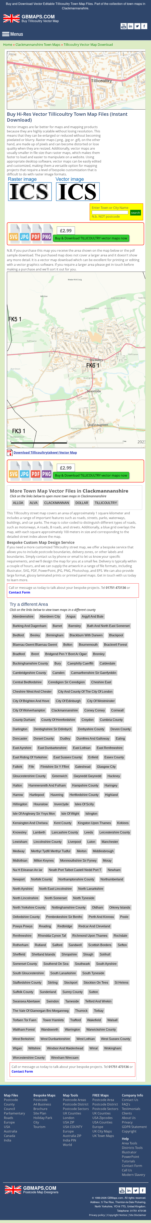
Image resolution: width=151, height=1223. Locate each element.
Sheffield (19, 954)
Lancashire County (65, 832)
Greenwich (59, 776)
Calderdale (107, 663)
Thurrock (81, 1010)
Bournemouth (88, 644)
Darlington (20, 729)
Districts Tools (132, 1147)
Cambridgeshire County (29, 672)
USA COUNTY (72, 1127)
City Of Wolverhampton (29, 710)
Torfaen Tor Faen (24, 1020)
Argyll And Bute (92, 616)
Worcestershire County (29, 1057)
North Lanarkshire (90, 888)
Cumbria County (111, 719)
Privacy (127, 1122)
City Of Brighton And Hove (31, 701)
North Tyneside (83, 898)
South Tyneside (93, 973)
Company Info (132, 1095)
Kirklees (123, 823)
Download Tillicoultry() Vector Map (45, 452)
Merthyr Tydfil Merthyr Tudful (50, 851)
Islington (91, 813)
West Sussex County (115, 1039)
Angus (71, 616)
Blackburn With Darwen (86, 635)
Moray (107, 860)
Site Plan (39, 1113)
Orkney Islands (119, 907)
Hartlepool (36, 794)
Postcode (11, 1100)
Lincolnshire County (48, 841)
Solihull (105, 954)
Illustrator (129, 1152)
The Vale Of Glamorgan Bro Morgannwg (41, 1010)
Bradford (19, 654)
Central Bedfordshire (27, 682)
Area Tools (129, 1143)
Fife (31, 766)
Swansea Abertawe (26, 1001)
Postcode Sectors (76, 1109)
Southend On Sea (55, 963)
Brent (35, 654)
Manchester (110, 841)
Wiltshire (34, 1048)
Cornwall (117, 710)
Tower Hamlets (53, 1020)
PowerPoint (130, 1156)
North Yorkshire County (29, 907)
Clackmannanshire (65, 710)
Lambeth (39, 832)
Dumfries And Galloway (92, 738)
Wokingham (112, 1048)
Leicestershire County (114, 832)
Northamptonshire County (76, 879)
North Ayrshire (23, 888)
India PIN (69, 1140)
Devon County (120, 729)
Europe (9, 1122)
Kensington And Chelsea (30, 823)
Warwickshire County (101, 1029)
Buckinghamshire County (30, 663)
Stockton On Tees (96, 982)
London (68, 1118)
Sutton (93, 992)
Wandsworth (49, 1029)
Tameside (72, 1001)
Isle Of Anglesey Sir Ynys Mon (34, 813)
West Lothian (85, 1039)
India (7, 1140)
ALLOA (18, 503)
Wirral (93, 1048)
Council (9, 1109)
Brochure (40, 1109)
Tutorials (128, 1161)
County (9, 1104)
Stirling (53, 982)
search (135, 213)
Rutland (40, 945)
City (36, 1122)
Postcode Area (103, 1100)
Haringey (111, 785)
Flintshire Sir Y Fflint (55, 766)
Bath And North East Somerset (108, 626)
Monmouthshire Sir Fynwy (78, 860)
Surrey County (73, 992)
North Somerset (56, 898)
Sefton (122, 945)
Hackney (114, 776)
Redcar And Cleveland (94, 926)
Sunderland (48, 992)
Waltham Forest (24, 1029)
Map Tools (70, 1095)
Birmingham (54, 635)
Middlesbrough (103, 851)
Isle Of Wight (70, 813)
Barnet (57, 626)
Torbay (98, 1010)
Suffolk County (23, 992)
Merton (82, 851)
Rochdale (120, 935)
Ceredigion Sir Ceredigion (66, 682)
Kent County (62, 823)
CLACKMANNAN (56, 503)
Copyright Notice (117, 1215)
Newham (114, 870)
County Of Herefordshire (58, 719)
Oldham (97, 907)
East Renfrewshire (109, 748)
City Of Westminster (101, 701)
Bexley (35, 635)
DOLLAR (82, 503)
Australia (10, 1131)
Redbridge (64, 926)
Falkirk (17, 766)
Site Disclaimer (137, 1215)
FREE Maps (100, 1095)
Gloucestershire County (29, 776)
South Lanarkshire (63, 973)
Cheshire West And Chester (32, 691)
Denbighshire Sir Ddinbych (53, 729)
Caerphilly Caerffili (80, 663)
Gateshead (82, 766)
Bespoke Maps (44, 1095)
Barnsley (74, 626)
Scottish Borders (99, 945)
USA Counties (102, 1122)
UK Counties (72, 1113)
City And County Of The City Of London (85, 691)
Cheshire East (101, 682)
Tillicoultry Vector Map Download (88, 44)
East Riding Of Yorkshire (30, 757)
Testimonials (131, 1109)
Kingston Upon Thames (94, 823)
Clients (127, 1113)
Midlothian (20, 860)
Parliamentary (14, 1113)
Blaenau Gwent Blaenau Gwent (35, 644)
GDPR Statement (134, 1127)
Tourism (39, 1127)
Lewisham (20, 841)
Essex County (114, 757)
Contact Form (19, 592)
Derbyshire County (91, 729)
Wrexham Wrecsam (64, 1057)
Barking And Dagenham (29, 626)
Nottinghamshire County (69, 907)
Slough (88, 954)
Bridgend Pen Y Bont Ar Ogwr (66, 654)
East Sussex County (67, 757)
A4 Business (42, 1104)
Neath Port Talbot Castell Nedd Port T (75, 870)
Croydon (88, 719)
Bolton (67, 644)
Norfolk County (41, 879)
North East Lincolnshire (55, 888)
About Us (129, 1118)
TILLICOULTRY (106, 503)
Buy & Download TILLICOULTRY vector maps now (91, 238)
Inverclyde (61, 804)
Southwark (82, 963)
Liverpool (74, 841)
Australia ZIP (72, 1136)
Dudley (65, 738)
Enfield (93, 757)
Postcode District (75, 1104)
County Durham (24, 719)
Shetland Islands (43, 954)
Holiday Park (42, 1118)
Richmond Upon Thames (89, 935)
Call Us (127, 1170)
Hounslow (41, 804)
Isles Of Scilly (84, 804)
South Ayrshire (106, 963)
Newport (19, 879)
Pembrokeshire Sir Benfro (64, 917)
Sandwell (75, 945)
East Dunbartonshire (52, 748)
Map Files (11, 1095)
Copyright (129, 1131)
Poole (124, 917)
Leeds (88, 832)
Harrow (18, 794)
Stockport (70, 982)
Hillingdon (20, 804)
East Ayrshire (22, 748)
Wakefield (94, 1020)
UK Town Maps (103, 1136)
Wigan (17, 1048)
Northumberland (111, 879)
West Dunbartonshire (55, 1039)
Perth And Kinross (101, 917)
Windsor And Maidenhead (65, 1048)
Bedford (18, 635)
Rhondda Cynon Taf (52, 935)
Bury (57, 663)
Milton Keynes (44, 860)
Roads (8, 1118)
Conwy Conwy (94, 710)
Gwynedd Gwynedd (87, 776)
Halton (17, 785)
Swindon (52, 1001)
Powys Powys (22, 926)
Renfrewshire (22, 935)
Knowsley (20, 832)
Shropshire (69, 954)
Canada (9, 1136)
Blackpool (116, 635)
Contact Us (130, 1100)
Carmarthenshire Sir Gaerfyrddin (93, 672)
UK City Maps (102, 1131)
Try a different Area (29, 604)
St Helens (121, 982)
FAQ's (126, 1104)
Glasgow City (106, 766)
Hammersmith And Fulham (47, 785)
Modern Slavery (133, 1174)
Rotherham (20, 945)
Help (125, 1138)
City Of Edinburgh (68, 701)
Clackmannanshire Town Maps (38, 44)
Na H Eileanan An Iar (27, 870)
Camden (58, 672)
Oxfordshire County (26, 917)
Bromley (99, 654)
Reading (45, 926)
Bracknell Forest (115, 644)
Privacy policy (97, 1215)
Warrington (72, 1029)
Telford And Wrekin (98, 1001)
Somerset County (25, 963)
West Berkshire (23, 1039)
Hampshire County (85, 785)
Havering (57, 794)
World (67, 1145)
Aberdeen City (50, 616)
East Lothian (81, 748)
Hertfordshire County (84, 794)
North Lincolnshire (25, 898)
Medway (19, 851)
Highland (111, 794)
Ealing (120, 738)
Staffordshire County (27, 982)
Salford (57, 945)
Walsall (112, 1020)
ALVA (34, 503)
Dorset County (44, 738)
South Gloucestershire (28, 973)
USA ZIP (68, 1122)
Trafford (75, 1020)
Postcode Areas (74, 1100)
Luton (91, 841)
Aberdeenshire (23, 616)
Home (7, 44)
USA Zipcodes (102, 1118)
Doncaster (20, 738)
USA (7, 1127)
